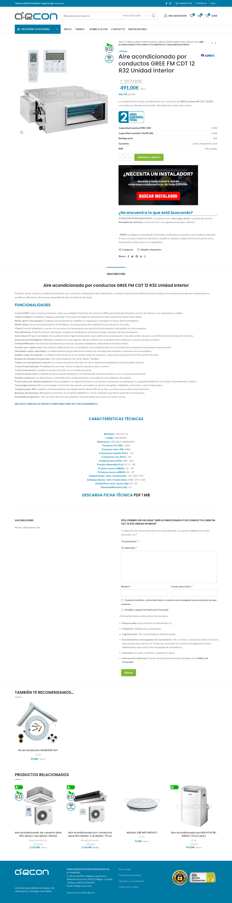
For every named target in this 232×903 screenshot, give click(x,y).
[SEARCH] (153, 16)
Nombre (126, 586)
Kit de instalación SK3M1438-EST (38, 750)
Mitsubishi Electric (38, 840)
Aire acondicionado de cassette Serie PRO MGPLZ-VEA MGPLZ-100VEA (38, 834)
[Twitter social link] (132, 256)
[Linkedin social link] (141, 256)
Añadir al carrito (149, 157)
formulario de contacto (131, 222)
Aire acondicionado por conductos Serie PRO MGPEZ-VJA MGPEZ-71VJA (90, 834)
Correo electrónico (182, 586)
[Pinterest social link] (137, 256)
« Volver (123, 51)
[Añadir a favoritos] (59, 713)
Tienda (129, 42)
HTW (38, 754)
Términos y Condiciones (131, 881)
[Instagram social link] (170, 3)
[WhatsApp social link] (145, 256)
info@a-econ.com (55, 3)
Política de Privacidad (157, 609)
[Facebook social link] (166, 3)
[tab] (116, 272)
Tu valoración (129, 547)
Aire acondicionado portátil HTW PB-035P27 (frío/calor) (194, 834)
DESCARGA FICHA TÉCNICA (107, 495)
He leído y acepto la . (146, 609)
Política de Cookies (129, 886)
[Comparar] (59, 706)
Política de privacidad (130, 875)
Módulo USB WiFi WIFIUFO (142, 832)
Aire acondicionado (146, 42)
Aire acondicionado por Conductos (178, 42)
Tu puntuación (129, 541)
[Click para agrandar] (21, 132)
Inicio (121, 42)
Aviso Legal (124, 869)
